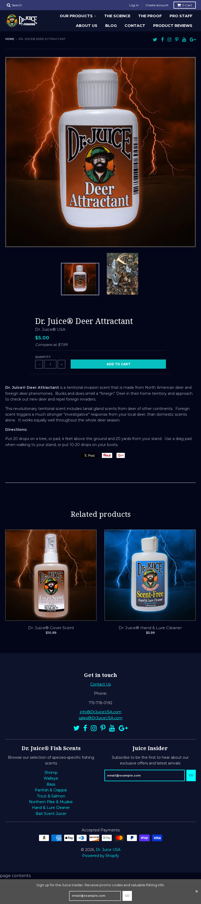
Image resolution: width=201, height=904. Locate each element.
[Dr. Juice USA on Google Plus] (193, 39)
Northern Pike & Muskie (51, 801)
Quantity (43, 357)
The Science (117, 16)
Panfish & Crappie (51, 790)
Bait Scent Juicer (51, 813)
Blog (111, 25)
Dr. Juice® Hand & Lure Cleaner (150, 627)
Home (9, 39)
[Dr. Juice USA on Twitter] (155, 39)
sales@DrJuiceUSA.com (100, 718)
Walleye (51, 778)
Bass (51, 784)
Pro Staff (181, 16)
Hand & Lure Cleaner (51, 807)
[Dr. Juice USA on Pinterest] (176, 39)
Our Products (76, 16)
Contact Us (100, 684)
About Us (86, 25)
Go (127, 895)
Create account (157, 5)
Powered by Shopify (100, 855)
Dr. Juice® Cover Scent (51, 627)
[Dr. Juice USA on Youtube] (184, 39)
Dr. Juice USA (108, 849)
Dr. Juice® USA (50, 329)
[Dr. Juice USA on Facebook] (162, 39)
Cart (187, 5)
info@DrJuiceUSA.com (100, 712)
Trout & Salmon (51, 796)
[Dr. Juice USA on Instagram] (169, 39)
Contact (135, 25)
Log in (134, 5)
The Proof (150, 16)
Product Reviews (172, 25)
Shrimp (51, 772)
